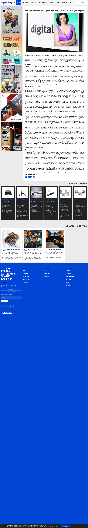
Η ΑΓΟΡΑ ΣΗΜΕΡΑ (47, 273)
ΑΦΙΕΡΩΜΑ (68, 270)
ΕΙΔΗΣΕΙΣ (24, 272)
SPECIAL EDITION (45, 2)
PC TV (67, 281)
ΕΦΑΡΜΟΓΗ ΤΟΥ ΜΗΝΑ (70, 283)
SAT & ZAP (46, 275)
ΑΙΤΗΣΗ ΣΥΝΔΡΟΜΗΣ (64, 2)
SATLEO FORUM (72, 2)
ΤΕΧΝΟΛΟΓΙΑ (68, 282)
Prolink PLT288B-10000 (21, 200)
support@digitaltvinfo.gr (11, 291)
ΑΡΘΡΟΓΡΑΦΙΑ (25, 273)
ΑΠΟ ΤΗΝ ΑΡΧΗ (68, 273)
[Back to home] (7, 2)
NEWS (45, 270)
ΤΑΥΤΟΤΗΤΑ (56, 2)
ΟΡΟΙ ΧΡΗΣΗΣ (25, 282)
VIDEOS (51, 2)
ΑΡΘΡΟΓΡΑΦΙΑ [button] (25, 2)
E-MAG (39, 2)
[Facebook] (2, 306)
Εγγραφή (4, 301)
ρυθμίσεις (56, 526)
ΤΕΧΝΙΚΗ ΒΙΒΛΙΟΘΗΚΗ (70, 276)
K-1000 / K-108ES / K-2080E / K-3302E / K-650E (65, 201)
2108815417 (10, 289)
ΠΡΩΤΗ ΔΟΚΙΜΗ (68, 279)
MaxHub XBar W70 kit (36, 200)
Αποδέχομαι (65, 526)
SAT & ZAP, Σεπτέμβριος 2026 (53, 249)
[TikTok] (5, 306)
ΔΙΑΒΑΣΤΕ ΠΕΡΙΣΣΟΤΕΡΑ (44, 222)
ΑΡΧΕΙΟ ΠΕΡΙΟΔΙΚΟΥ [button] (33, 2)
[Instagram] (8, 306)
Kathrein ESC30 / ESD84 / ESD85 (78, 200)
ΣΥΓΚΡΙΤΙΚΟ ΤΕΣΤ (69, 272)
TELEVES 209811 (49, 200)
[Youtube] (11, 306)
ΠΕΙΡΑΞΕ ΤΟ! (68, 285)
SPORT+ (45, 272)
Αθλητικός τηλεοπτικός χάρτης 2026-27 (32, 249)
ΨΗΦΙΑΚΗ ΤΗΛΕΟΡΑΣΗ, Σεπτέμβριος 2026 (11, 249)
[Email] (13, 306)
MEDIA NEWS (46, 276)
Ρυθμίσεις (74, 526)
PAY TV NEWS (46, 278)
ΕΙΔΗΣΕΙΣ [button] (19, 2)
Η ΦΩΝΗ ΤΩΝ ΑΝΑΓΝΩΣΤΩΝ (70, 275)
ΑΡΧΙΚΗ (14, 2)
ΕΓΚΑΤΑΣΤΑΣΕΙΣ (68, 278)
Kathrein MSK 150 (7, 200)
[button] (86, 266)
